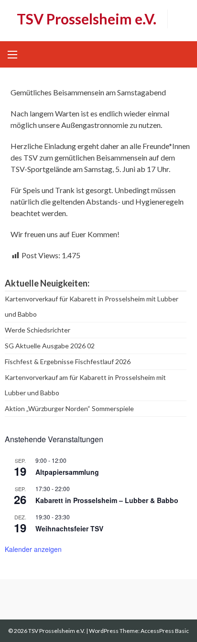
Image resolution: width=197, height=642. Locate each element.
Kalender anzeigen (33, 549)
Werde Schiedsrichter (37, 330)
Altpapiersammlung (67, 472)
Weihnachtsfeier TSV (69, 528)
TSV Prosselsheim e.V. (86, 18)
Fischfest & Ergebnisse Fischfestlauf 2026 (68, 361)
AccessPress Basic (165, 630)
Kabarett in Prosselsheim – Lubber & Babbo (106, 500)
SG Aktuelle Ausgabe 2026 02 (50, 346)
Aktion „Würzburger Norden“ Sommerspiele (69, 408)
